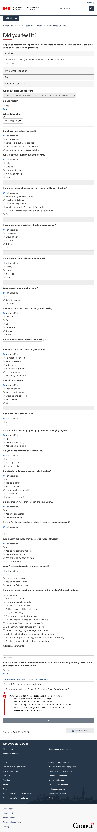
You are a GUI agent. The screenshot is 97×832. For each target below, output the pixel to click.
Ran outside (11, 399)
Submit (48, 720)
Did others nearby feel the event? (19, 131)
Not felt (9, 316)
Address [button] (10, 53)
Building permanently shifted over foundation (27, 641)
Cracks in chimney (14, 612)
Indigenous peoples (56, 789)
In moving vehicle (14, 173)
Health (5, 784)
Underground (12, 233)
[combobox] (48, 63)
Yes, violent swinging (16, 446)
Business (6, 776)
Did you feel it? (10, 101)
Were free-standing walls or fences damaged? (26, 566)
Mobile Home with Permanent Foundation (25, 207)
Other (8, 177)
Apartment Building (15, 200)
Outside (9, 166)
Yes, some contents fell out (19, 551)
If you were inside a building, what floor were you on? (29, 225)
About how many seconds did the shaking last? (26, 339)
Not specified (12, 135)
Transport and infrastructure (60, 771)
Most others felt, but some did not (22, 146)
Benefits (6, 780)
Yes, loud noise (13, 466)
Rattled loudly (12, 486)
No (7, 109)
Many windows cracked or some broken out (27, 619)
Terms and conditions (12, 822)
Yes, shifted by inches (16, 554)
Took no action (13, 388)
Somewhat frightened (16, 368)
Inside (8, 163)
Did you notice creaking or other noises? (23, 450)
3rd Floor (10, 244)
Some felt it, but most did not (20, 143)
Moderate (10, 327)
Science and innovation (58, 784)
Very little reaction (14, 361)
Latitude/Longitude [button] (16, 83)
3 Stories (10, 273)
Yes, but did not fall (15, 514)
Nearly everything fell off (17, 497)
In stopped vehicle (14, 170)
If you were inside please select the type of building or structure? (35, 188)
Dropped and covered (16, 396)
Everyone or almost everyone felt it (22, 150)
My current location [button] (16, 70)
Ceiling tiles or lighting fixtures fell (22, 609)
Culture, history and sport (58, 762)
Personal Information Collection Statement (27, 679)
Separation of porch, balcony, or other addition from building (35, 637)
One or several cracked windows (21, 616)
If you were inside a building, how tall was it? (25, 258)
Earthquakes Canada (56, 25)
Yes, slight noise (13, 462)
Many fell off (12, 493)
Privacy (6, 826)
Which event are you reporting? (18, 90)
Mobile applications (11, 813)
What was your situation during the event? (24, 154)
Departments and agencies (59, 749)
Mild (8, 324)
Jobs (5, 762)
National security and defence (15, 798)
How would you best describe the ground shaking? (28, 308)
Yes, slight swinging (15, 442)
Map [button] (7, 77)
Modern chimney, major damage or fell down (27, 630)
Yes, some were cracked (17, 578)
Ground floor (12, 237)
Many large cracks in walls (18, 605)
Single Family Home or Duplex (20, 196)
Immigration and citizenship (14, 767)
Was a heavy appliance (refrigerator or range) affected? (30, 539)
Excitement (11, 365)
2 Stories (10, 270)
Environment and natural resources (17, 793)
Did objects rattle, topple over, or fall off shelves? (27, 471)
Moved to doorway (15, 392)
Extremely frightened (16, 375)
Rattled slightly (13, 483)
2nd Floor (10, 240)
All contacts (8, 749)
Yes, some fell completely (18, 585)
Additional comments (13, 646)
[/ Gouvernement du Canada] (21, 8)
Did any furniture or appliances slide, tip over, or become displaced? (36, 522)
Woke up (10, 303)
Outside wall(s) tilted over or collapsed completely (30, 634)
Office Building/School (16, 203)
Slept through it (13, 300)
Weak (8, 320)
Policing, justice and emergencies (62, 767)
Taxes (5, 789)
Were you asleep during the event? (20, 288)
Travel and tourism (10, 771)
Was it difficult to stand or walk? (18, 413)
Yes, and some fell (14, 517)
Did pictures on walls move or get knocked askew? (28, 502)
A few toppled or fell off (17, 490)
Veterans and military (57, 793)
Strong (9, 331)
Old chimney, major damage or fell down (25, 627)
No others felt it (13, 139)
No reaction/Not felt (15, 357)
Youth (50, 798)
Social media (8, 809)
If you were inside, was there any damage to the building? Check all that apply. (41, 590)
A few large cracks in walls (18, 602)
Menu (10, 18)
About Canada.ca (10, 818)
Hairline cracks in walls (16, 598)
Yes (7, 105)
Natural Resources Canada (29, 25)
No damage (11, 595)
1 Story (9, 266)
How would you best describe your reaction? (25, 349)
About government (10, 753)
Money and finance (56, 780)
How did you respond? (14, 380)
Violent (9, 334)
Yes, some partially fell (16, 581)
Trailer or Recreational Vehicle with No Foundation (29, 210)
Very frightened (13, 372)
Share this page (81, 730)
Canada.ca (8, 25)
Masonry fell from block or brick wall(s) (24, 623)
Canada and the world (57, 776)
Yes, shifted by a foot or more (20, 558)
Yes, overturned (13, 561)
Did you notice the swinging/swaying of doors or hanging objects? (35, 430)
